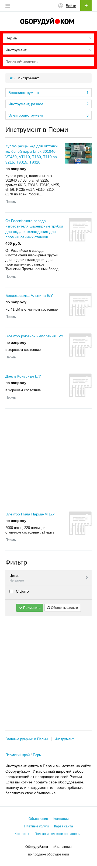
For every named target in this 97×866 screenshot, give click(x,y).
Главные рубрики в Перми (26, 739)
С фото (22, 591)
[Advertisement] (48, 457)
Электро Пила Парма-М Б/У (30, 514)
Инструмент (64, 739)
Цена (16, 577)
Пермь (38, 755)
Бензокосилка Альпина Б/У (29, 295)
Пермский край (17, 755)
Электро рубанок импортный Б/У (34, 336)
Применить (31, 608)
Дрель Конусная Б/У (23, 376)
